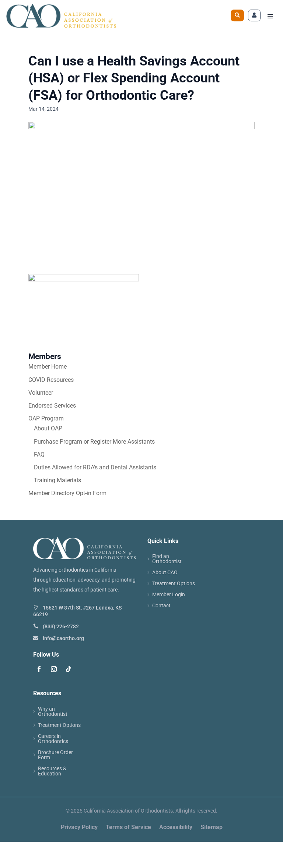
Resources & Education (52, 771)
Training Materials (57, 480)
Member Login (168, 594)
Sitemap (211, 828)
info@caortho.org (63, 638)
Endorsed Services (52, 405)
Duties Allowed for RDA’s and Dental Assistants (95, 467)
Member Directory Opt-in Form (67, 493)
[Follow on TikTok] (68, 669)
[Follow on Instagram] (54, 669)
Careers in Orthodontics (53, 738)
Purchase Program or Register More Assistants (94, 441)
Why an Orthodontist (52, 711)
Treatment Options (173, 583)
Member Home (47, 366)
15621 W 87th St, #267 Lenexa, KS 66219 (77, 611)
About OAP (48, 428)
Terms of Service (128, 828)
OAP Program (46, 418)
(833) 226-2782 (61, 626)
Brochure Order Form (55, 755)
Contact (161, 605)
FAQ (39, 454)
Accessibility (175, 828)
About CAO (165, 572)
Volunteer (40, 392)
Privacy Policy (79, 828)
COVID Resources (51, 379)
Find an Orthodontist (167, 559)
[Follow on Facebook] (39, 669)
